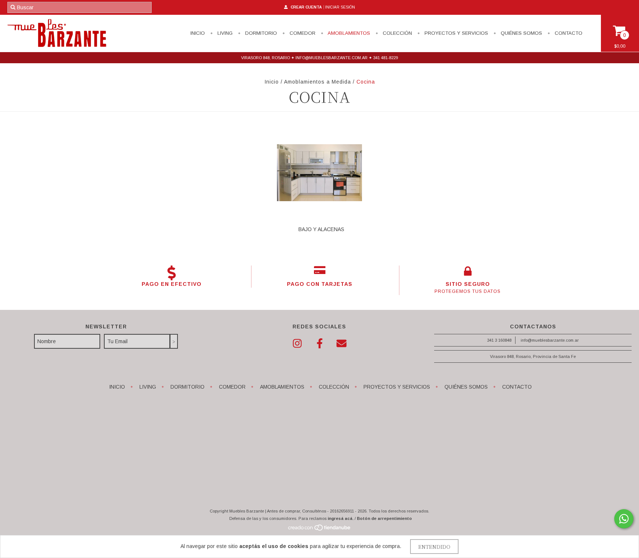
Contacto (567, 33)
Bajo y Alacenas (321, 229)
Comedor (301, 33)
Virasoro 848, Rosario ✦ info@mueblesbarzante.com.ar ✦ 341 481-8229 (319, 57)
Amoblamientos (348, 33)
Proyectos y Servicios (455, 33)
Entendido (434, 546)
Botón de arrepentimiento (384, 518)
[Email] (341, 344)
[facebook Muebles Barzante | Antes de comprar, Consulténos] (319, 344)
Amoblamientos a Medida (317, 82)
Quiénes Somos (520, 33)
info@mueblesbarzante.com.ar (550, 340)
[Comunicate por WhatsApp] (623, 518)
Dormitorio (260, 33)
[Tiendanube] (319, 529)
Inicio (197, 33)
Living (224, 33)
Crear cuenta (306, 7)
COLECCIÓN (396, 33)
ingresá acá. (341, 518)
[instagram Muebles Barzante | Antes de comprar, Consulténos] (297, 344)
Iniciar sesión (340, 7)
